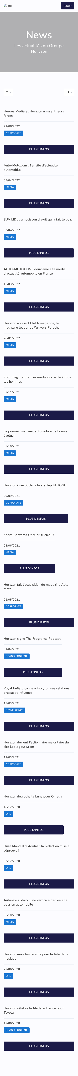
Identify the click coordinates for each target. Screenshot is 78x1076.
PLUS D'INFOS (39, 149)
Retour (67, 5)
